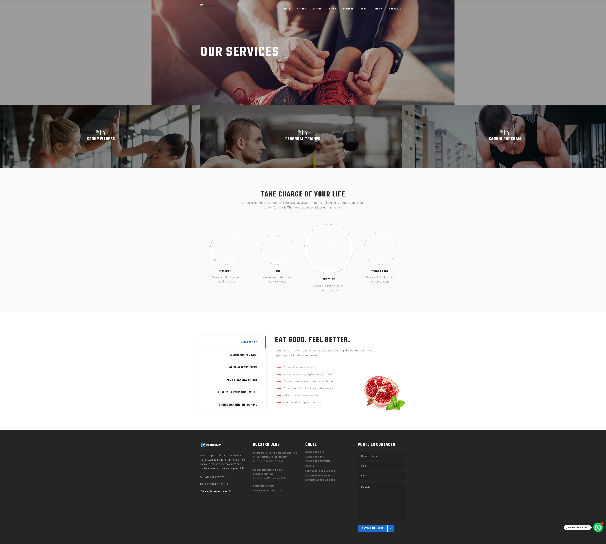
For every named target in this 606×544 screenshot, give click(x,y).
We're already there (243, 367)
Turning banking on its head (237, 405)
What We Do (249, 342)
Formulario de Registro (320, 471)
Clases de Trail (315, 457)
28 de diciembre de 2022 (269, 461)
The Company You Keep (242, 355)
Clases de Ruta (314, 452)
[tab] (233, 342)
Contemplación (263, 486)
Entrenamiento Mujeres (320, 481)
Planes (309, 466)
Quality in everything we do (237, 392)
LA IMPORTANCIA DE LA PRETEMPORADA (267, 472)
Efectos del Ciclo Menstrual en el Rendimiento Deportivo (275, 455)
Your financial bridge (241, 380)
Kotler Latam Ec (223, 491)
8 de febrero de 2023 (267, 490)
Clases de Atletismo (318, 462)
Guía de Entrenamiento (319, 476)
